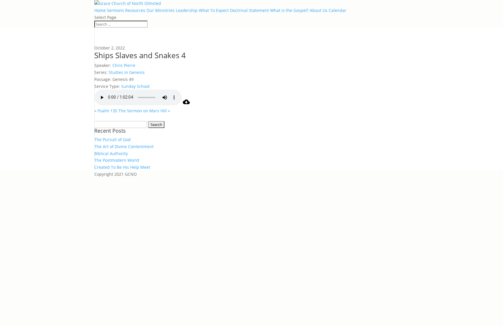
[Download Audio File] (186, 103)
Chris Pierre (123, 65)
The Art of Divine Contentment (124, 146)
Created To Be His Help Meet (122, 167)
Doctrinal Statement (249, 10)
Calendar (337, 10)
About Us (318, 10)
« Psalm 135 (105, 110)
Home (100, 10)
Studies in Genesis (127, 72)
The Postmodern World (116, 160)
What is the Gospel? (289, 10)
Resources (135, 10)
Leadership (187, 10)
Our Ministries (160, 10)
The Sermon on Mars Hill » (144, 110)
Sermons (115, 10)
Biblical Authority (111, 153)
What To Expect (214, 10)
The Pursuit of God (112, 139)
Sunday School (135, 86)
